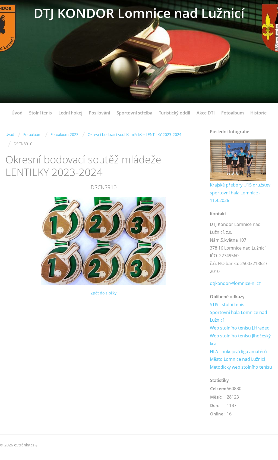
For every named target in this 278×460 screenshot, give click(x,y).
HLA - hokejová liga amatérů (238, 352)
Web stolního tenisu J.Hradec (239, 328)
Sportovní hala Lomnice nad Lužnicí (238, 316)
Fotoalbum (232, 113)
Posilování (99, 113)
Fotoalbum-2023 (64, 134)
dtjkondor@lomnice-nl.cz (235, 283)
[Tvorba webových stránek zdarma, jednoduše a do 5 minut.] (36, 445)
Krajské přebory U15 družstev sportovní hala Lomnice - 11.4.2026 (240, 193)
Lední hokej (70, 113)
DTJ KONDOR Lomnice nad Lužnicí (139, 13)
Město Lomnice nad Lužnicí (237, 359)
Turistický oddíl (174, 113)
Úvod (17, 113)
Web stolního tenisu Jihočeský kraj (240, 340)
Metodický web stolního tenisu (241, 367)
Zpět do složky (103, 293)
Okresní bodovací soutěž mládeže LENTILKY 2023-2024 (134, 134)
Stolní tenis (40, 113)
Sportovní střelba (134, 113)
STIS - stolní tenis (227, 304)
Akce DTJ (206, 113)
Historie (258, 113)
